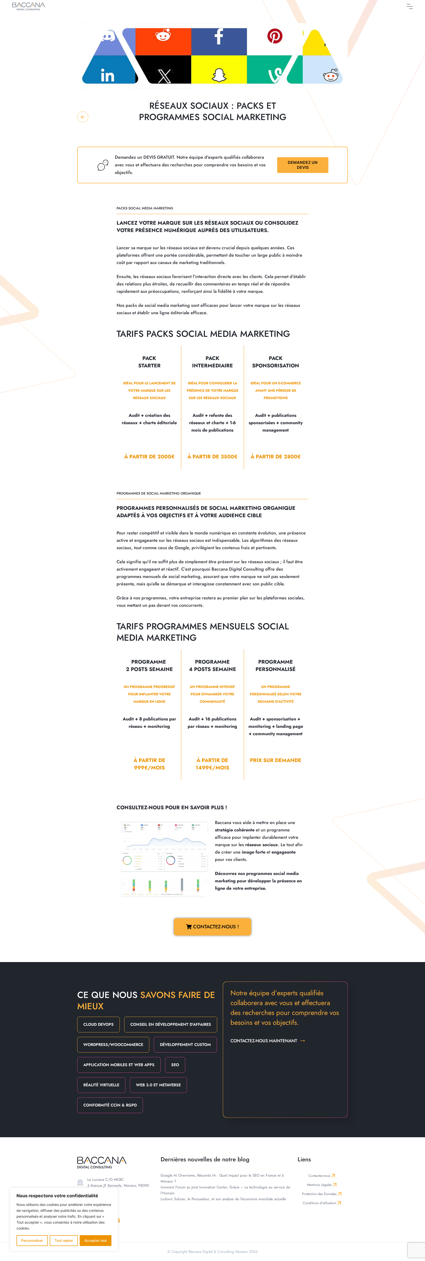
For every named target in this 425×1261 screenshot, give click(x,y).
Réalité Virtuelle (101, 1085)
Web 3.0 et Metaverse (158, 1085)
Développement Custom (185, 1044)
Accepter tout (95, 1240)
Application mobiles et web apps (118, 1065)
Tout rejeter (64, 1240)
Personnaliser (32, 1240)
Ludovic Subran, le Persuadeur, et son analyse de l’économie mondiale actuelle (223, 1199)
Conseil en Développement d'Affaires (170, 1024)
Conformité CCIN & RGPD (110, 1105)
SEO (175, 1065)
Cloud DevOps (98, 1024)
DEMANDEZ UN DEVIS (303, 165)
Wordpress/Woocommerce (113, 1044)
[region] (64, 1219)
